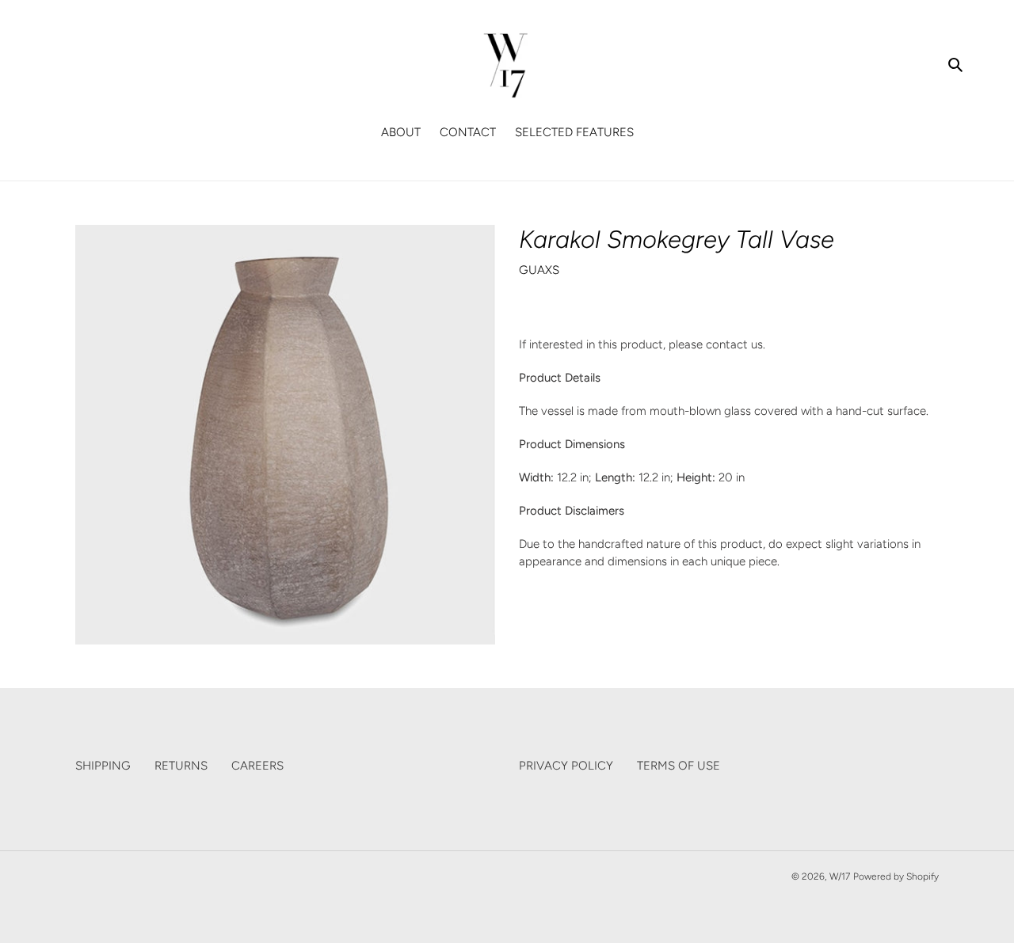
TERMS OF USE (678, 766)
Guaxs (539, 270)
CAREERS (257, 766)
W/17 (839, 876)
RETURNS (181, 766)
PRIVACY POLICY (566, 766)
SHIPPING (103, 766)
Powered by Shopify (896, 876)
